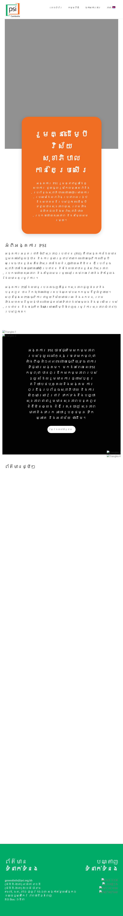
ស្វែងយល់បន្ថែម (61, 429)
